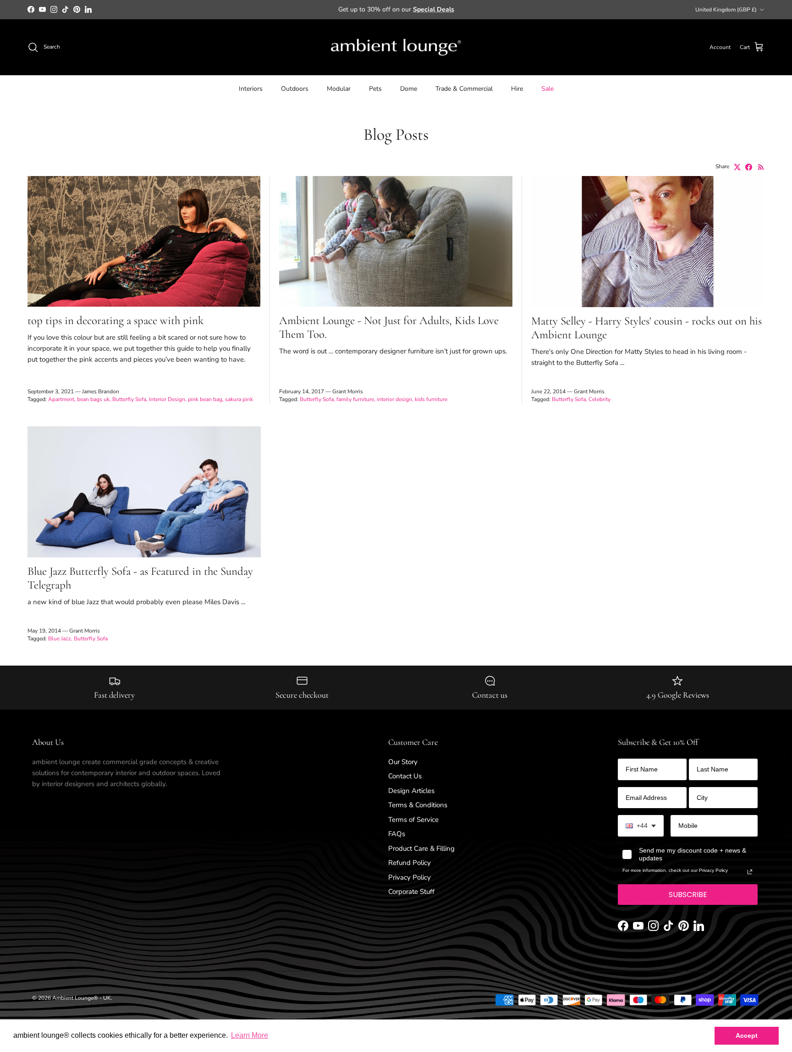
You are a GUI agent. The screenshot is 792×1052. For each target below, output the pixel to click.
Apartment (61, 399)
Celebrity (599, 399)
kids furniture (431, 399)
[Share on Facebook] (748, 167)
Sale (547, 88)
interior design (394, 399)
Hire (517, 88)
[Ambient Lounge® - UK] (396, 47)
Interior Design (167, 399)
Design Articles (411, 790)
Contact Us (405, 776)
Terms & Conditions (417, 805)
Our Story (403, 761)
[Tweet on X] (737, 167)
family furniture (355, 399)
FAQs (396, 833)
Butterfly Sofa (129, 399)
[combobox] (641, 826)
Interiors (251, 88)
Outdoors (294, 88)
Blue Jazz (59, 638)
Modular (339, 88)
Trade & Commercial (464, 88)
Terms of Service (413, 819)
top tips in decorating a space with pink (116, 320)
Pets (375, 88)
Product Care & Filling (421, 848)
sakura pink (239, 399)
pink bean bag (205, 399)
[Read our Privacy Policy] (749, 871)
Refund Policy (409, 862)
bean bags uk (93, 399)
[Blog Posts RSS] (761, 167)
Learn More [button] (249, 1035)
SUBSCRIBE (688, 894)
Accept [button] (747, 1035)
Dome (408, 88)
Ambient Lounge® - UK (81, 998)
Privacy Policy (409, 877)
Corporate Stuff (411, 891)
